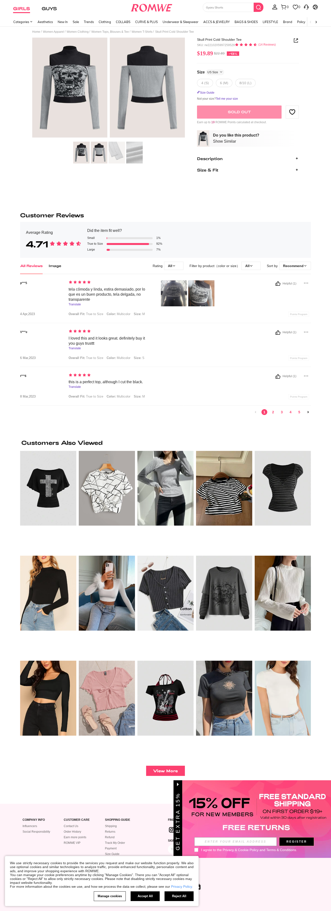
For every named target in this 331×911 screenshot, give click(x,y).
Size (207, 72)
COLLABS (123, 22)
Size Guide (112, 854)
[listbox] (275, 7)
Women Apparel (53, 31)
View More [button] (165, 770)
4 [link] (291, 412)
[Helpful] (278, 283)
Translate (75, 304)
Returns (110, 831)
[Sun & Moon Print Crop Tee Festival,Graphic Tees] (224, 698)
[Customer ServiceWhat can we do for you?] (306, 7)
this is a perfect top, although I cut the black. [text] (106, 382)
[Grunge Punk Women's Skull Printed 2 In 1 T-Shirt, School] (224, 593)
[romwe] (152, 7)
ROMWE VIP (72, 843)
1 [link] (264, 412)
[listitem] (48, 501)
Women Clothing (78, 31)
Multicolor (118, 314)
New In (63, 22)
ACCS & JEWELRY (216, 22)
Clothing (105, 22)
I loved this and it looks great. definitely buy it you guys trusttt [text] (107, 340)
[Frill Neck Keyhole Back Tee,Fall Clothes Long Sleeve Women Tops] (283, 593)
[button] (292, 111)
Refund (110, 837)
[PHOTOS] (108, 88)
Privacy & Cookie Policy (241, 850)
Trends (89, 22)
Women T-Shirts (142, 31)
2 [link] (273, 412)
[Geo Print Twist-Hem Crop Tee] (107, 488)
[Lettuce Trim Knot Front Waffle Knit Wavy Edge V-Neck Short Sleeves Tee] (107, 698)
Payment (111, 848)
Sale (76, 22)
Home (36, 31)
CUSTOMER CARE (77, 820)
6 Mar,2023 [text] (28, 358)
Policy (301, 22)
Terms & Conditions (281, 850)
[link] (256, 412)
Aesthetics (45, 22)
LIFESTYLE (270, 22)
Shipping (111, 826)
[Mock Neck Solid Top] (48, 593)
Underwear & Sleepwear (180, 22)
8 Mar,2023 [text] (28, 396)
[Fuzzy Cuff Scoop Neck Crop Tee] (107, 593)
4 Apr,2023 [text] (27, 314)
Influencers (30, 826)
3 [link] (282, 412)
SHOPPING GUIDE (117, 820)
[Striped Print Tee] (224, 488)
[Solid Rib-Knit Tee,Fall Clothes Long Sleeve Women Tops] (165, 488)
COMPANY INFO (34, 820)
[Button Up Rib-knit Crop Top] (165, 593)
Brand (287, 22)
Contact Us (71, 826)
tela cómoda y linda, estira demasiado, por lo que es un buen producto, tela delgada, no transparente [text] (107, 294)
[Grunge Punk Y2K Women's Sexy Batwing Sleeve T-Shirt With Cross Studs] (48, 488)
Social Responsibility (36, 831)
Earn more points (75, 837)
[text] (110, 282)
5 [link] (299, 412)
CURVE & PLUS (146, 22)
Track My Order (115, 843)
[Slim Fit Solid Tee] (283, 698)
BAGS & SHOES (246, 22)
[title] (165, 442)
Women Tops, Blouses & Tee (110, 31)
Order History (72, 831)
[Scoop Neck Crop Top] (48, 698)
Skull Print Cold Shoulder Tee (219, 39)
